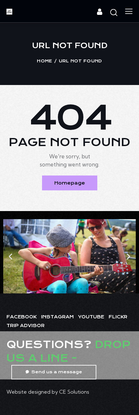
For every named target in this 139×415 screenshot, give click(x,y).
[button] (10, 256)
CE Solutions (74, 391)
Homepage (69, 183)
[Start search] (114, 12)
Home (44, 61)
